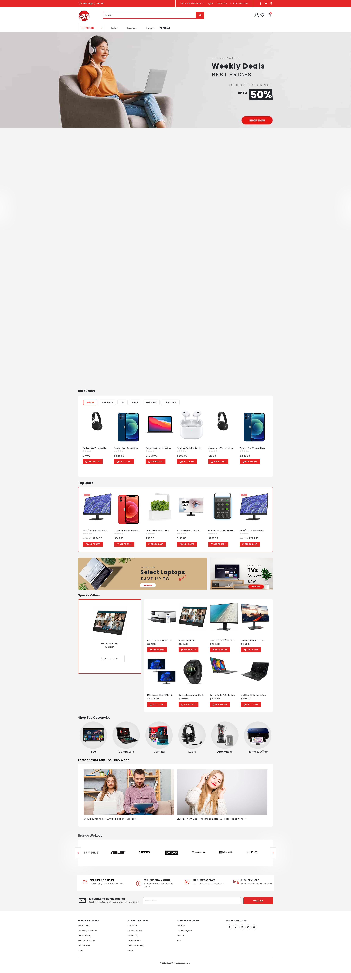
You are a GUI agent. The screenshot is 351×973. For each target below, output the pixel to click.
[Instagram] (271, 3)
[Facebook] (260, 3)
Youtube (254, 927)
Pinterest (248, 927)
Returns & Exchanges (87, 930)
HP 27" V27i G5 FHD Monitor (96, 530)
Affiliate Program (184, 930)
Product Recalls (134, 940)
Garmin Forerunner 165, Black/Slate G (191, 695)
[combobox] (153, 15)
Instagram (242, 927)
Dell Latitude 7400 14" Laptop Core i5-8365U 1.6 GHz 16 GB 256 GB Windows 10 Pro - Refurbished (223, 695)
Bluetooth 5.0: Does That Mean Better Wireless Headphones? (211, 818)
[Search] (200, 15)
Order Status (83, 925)
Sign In (210, 3)
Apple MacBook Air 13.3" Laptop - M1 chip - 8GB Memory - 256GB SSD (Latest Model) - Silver (159, 448)
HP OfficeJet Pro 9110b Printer (160, 640)
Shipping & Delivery (86, 940)
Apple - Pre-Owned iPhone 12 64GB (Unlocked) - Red (127, 530)
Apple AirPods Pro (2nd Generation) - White (190, 448)
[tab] (90, 402)
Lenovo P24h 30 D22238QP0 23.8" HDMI (254, 640)
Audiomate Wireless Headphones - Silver (96, 448)
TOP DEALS (164, 28)
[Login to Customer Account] (257, 15)
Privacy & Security (135, 945)
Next (273, 852)
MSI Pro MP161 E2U (109, 643)
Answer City (133, 935)
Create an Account (239, 3)
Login (80, 950)
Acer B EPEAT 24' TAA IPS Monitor (223, 640)
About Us (181, 925)
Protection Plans (135, 930)
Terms (130, 950)
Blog (179, 940)
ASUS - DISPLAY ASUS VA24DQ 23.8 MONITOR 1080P (190, 530)
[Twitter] (266, 3)
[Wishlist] (262, 15)
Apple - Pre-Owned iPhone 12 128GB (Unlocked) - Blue (127, 448)
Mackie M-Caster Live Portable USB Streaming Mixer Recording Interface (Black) (221, 530)
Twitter (235, 927)
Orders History (84, 935)
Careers (180, 935)
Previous (78, 852)
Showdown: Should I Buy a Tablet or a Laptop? (110, 818)
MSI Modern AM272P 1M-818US (160, 695)
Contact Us (222, 3)
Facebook (229, 927)
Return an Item (84, 945)
